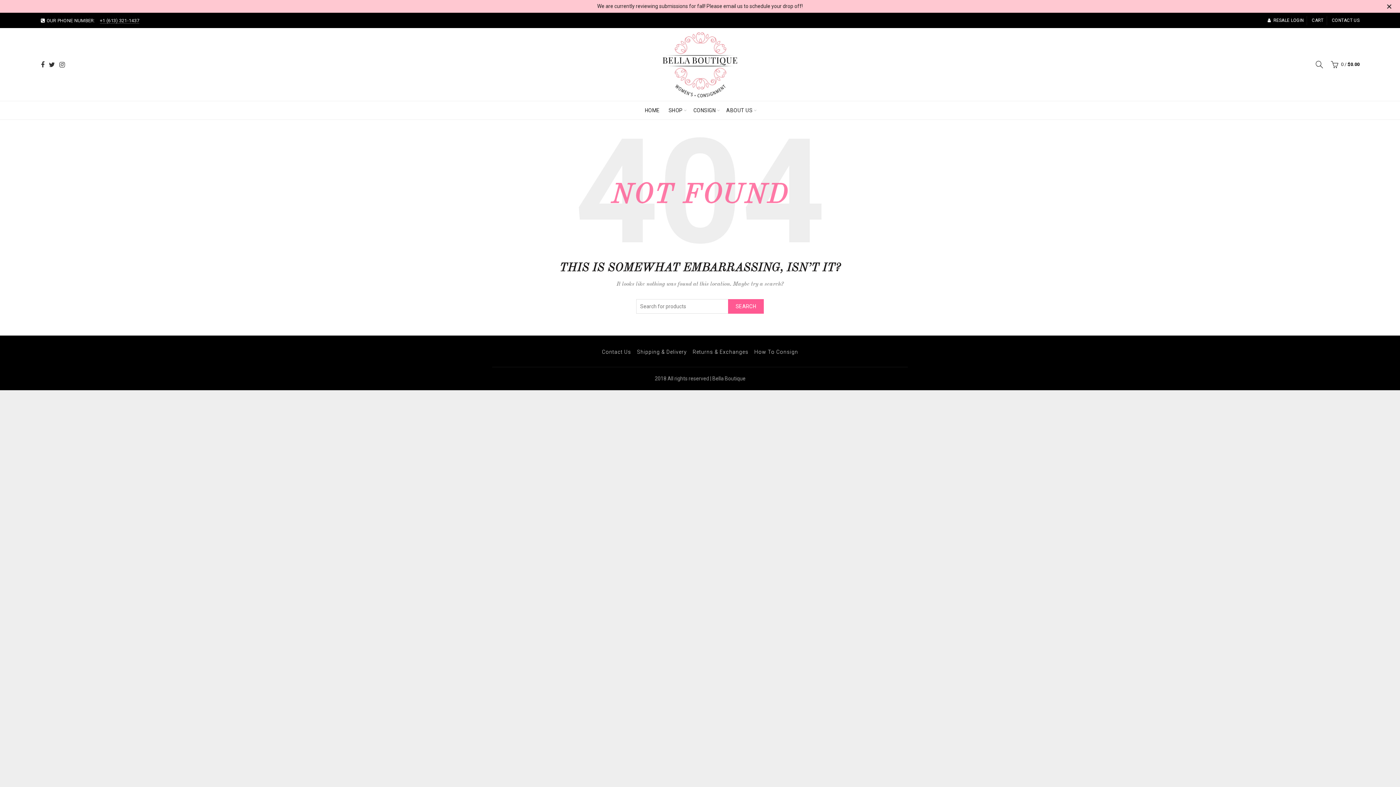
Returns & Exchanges (720, 352)
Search (746, 306)
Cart (1317, 20)
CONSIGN (704, 110)
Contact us (1346, 20)
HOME (652, 110)
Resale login (1288, 20)
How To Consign (776, 352)
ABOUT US (739, 110)
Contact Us (616, 352)
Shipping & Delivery (662, 352)
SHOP (676, 110)
